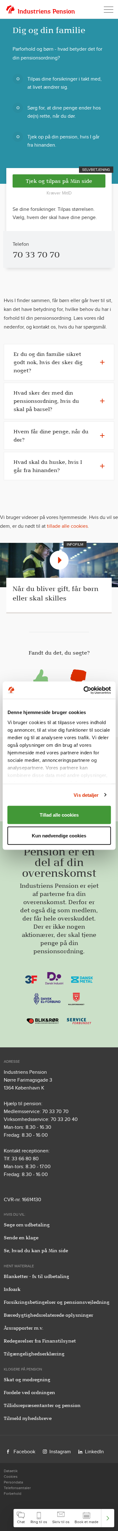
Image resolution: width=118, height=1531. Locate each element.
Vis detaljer (86, 794)
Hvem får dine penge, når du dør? (51, 435)
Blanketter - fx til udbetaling (36, 1276)
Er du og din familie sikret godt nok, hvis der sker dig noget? (48, 362)
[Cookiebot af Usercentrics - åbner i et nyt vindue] (84, 690)
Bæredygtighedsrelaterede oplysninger (48, 1315)
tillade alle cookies (67, 526)
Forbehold (12, 1493)
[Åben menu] (108, 9)
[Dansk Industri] (54, 977)
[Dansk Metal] (82, 977)
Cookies (11, 1476)
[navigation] (64, 1518)
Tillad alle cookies (59, 815)
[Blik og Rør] (43, 1019)
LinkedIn (94, 1451)
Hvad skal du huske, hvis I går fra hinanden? (48, 466)
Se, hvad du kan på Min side (36, 1250)
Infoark (12, 1289)
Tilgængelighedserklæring (34, 1354)
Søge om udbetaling (27, 1225)
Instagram (60, 1451)
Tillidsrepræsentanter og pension (42, 1405)
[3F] (31, 977)
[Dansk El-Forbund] (47, 998)
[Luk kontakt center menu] (107, 1518)
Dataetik (11, 1471)
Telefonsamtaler (17, 1488)
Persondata (13, 1482)
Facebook (24, 1451)
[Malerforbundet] (76, 998)
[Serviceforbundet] (79, 1019)
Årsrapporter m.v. (23, 1328)
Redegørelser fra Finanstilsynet (40, 1341)
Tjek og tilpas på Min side (59, 181)
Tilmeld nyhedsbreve (28, 1418)
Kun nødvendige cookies (59, 835)
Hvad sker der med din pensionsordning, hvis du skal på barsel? (46, 401)
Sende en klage (21, 1238)
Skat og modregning (27, 1379)
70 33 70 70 (36, 255)
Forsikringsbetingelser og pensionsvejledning (57, 1302)
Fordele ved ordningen (29, 1392)
